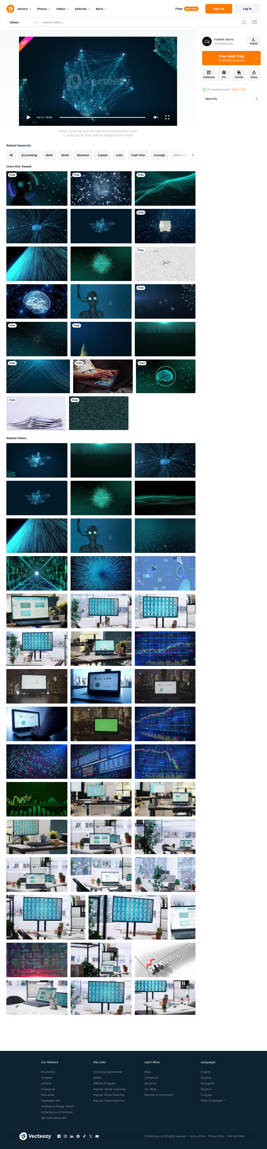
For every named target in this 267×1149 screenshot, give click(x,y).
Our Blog (150, 1089)
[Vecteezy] (10, 9)
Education (47, 1095)
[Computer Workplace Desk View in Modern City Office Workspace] (36, 686)
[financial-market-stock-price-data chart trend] (165, 648)
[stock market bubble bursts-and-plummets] (165, 724)
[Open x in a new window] (90, 1136)
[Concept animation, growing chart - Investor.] (165, 960)
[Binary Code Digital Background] (98, 413)
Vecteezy (47, 1077)
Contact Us (151, 1077)
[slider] (102, 117)
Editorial (80, 9)
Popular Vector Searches (109, 1089)
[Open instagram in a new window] (65, 1136)
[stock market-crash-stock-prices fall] (165, 761)
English (206, 1072)
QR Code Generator (54, 1118)
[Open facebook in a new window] (59, 1136)
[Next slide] (189, 155)
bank (49, 155)
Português (207, 1083)
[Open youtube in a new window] (97, 1136)
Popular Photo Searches (109, 1095)
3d (11, 155)
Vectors (22, 9)
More (99, 9)
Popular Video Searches (109, 1100)
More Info (211, 98)
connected (181, 155)
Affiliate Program (104, 1083)
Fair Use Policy (236, 1136)
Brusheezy (48, 1072)
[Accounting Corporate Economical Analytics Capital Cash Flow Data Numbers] (165, 573)
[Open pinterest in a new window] (78, 1136)
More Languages (212, 1100)
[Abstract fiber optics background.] (101, 339)
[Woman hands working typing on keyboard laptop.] (103, 376)
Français (206, 1095)
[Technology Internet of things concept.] (165, 301)
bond (65, 155)
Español (206, 1077)
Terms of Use (197, 1136)
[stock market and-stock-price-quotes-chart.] (36, 761)
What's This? (239, 89)
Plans (179, 9)
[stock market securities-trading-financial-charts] (101, 761)
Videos (60, 9)
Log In (247, 9)
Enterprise (48, 1089)
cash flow (138, 155)
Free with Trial (231, 58)
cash (119, 155)
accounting (29, 155)
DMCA (97, 1077)
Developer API (50, 1100)
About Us (150, 1083)
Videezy (46, 1083)
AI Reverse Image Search (57, 1106)
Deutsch (206, 1089)
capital (102, 155)
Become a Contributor (159, 1095)
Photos (42, 9)
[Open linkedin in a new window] (71, 1136)
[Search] (244, 22)
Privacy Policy (216, 1136)
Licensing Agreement (107, 1072)
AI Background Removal (57, 1112)
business (83, 155)
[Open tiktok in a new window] (84, 1136)
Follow (254, 43)
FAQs (147, 1072)
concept (159, 155)
